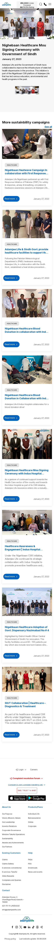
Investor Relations (9, 826)
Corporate (32, 826)
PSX (29, 864)
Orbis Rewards (8, 876)
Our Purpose (7, 814)
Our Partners (7, 847)
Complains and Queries (11, 880)
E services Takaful (9, 872)
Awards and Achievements (13, 843)
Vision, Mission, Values (11, 818)
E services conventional (11, 868)
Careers (34, 769)
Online (30, 822)
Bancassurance (34, 818)
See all (48, 126)
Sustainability (7, 838)
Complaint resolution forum (26, 778)
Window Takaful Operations (13, 834)
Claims (5, 860)
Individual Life (33, 814)
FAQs (30, 860)
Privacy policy (10, 939)
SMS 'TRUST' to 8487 (27, 790)
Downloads (32, 868)
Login (21, 769)
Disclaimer (6, 884)
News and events (35, 872)
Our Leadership (8, 822)
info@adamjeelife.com (11, 910)
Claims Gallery (8, 864)
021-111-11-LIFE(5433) (11, 906)
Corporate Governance (11, 830)
